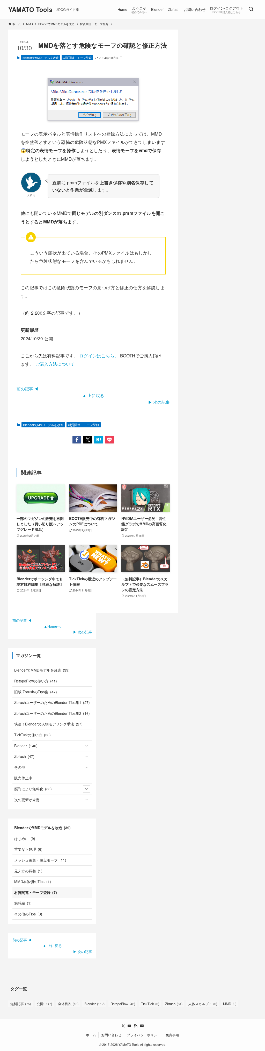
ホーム (91, 1034)
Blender (94, 1003)
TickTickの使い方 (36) (32, 734)
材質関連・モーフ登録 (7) (35, 892)
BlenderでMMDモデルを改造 (41, 57)
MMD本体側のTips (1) (32, 881)
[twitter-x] (123, 1026)
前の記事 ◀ (27, 389)
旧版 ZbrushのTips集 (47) (35, 691)
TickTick (150, 1003)
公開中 (44, 1003)
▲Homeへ (52, 626)
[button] (76, 439)
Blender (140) (26, 745)
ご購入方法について (55, 364)
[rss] (135, 1026)
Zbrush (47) (24, 756)
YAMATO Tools (30, 9)
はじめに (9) (24, 838)
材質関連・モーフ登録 (77, 57)
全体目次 (68, 1003)
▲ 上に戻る (93, 395)
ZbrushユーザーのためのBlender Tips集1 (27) (52, 702)
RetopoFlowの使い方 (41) (35, 680)
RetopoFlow (123, 1003)
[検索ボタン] (251, 9)
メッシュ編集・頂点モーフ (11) (40, 860)
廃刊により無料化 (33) (33, 788)
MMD (229, 1003)
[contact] (141, 1026)
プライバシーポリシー (143, 1034)
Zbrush (173, 1003)
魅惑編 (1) (23, 903)
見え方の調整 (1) (28, 870)
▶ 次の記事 (159, 402)
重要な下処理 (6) (28, 849)
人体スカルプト (202, 1003)
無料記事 (20, 1003)
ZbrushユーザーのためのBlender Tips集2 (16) (52, 713)
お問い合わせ (111, 1034)
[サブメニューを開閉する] (86, 745)
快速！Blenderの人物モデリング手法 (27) (48, 723)
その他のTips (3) (28, 913)
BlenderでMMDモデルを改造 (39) (42, 670)
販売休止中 (23, 777)
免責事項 (172, 1034)
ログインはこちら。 (99, 355)
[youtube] (129, 1026)
